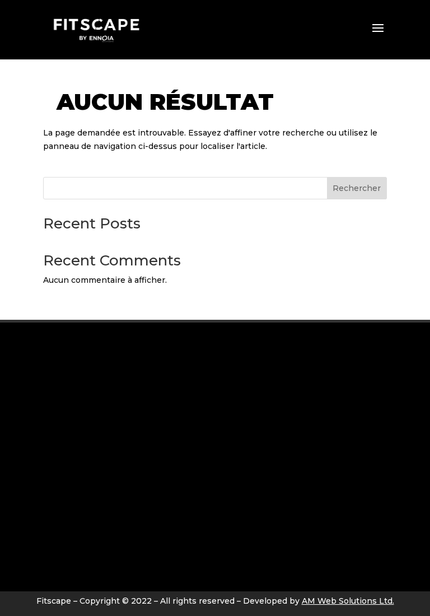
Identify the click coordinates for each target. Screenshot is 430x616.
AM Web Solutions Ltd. (348, 601)
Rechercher (357, 188)
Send (363, 572)
